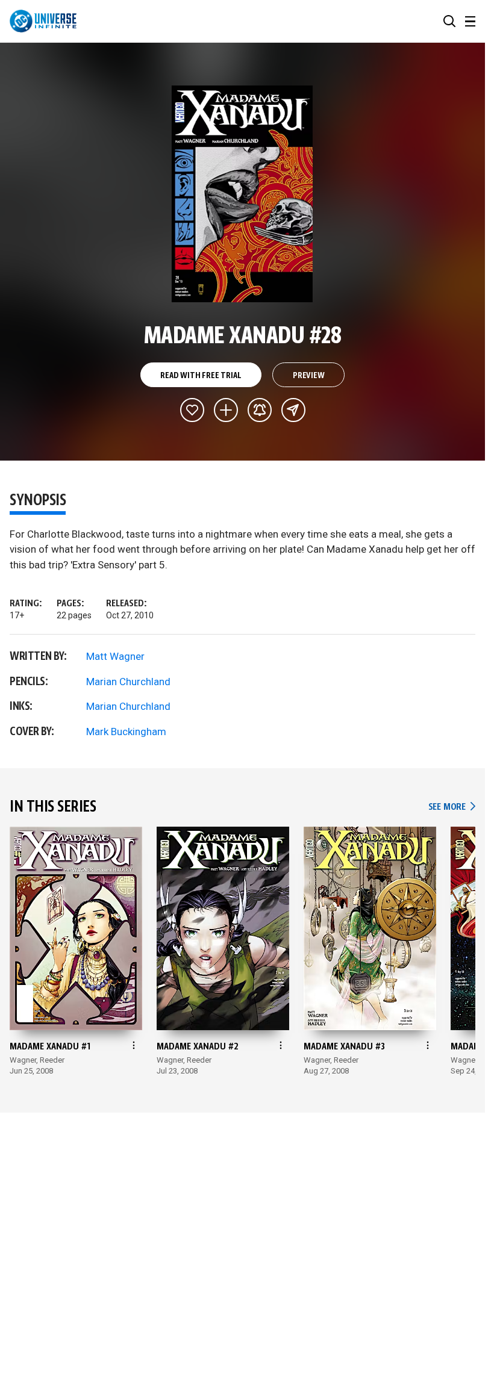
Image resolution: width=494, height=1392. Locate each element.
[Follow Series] (260, 410)
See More (451, 807)
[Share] (293, 410)
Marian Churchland (128, 682)
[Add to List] (226, 410)
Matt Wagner (115, 656)
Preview (309, 375)
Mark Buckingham (126, 732)
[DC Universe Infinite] (43, 21)
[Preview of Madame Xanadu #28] (242, 193)
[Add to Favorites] (192, 410)
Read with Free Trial (200, 375)
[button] (449, 21)
